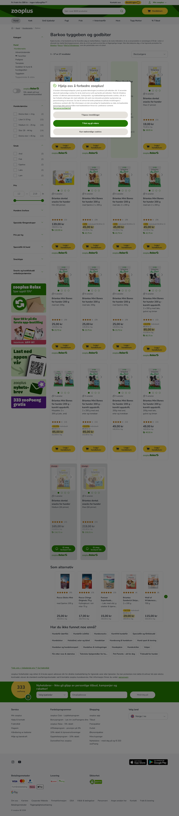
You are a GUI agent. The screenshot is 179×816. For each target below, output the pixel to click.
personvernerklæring (62, 108)
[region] (90, 109)
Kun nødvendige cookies (90, 131)
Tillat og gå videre (90, 123)
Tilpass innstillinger (91, 115)
